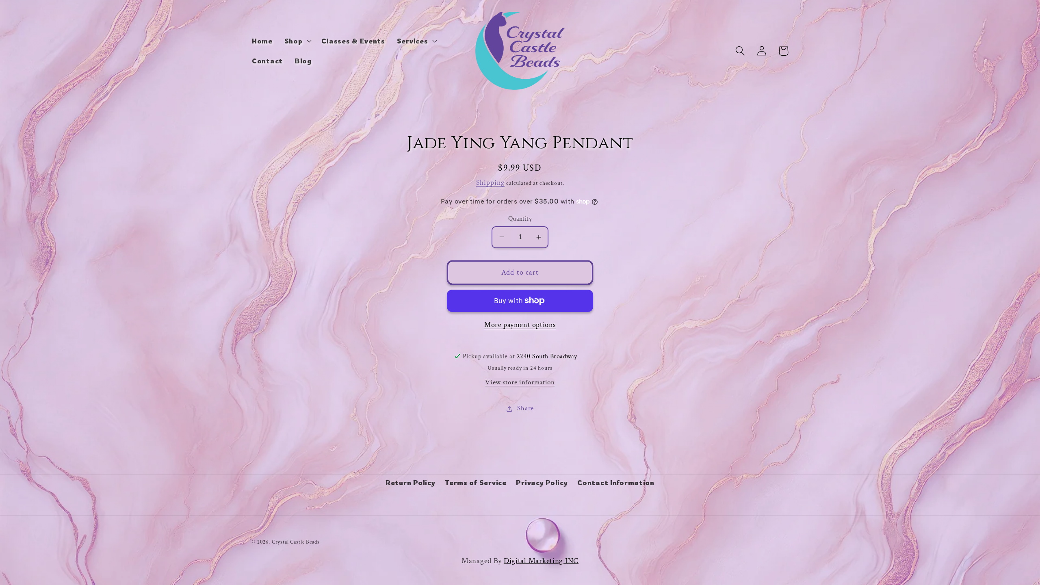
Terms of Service (476, 482)
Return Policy (410, 482)
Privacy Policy (542, 482)
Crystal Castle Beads (296, 542)
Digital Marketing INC (541, 561)
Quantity (520, 218)
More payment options (520, 324)
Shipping (490, 182)
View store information (520, 382)
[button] (297, 40)
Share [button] (525, 408)
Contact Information (615, 482)
